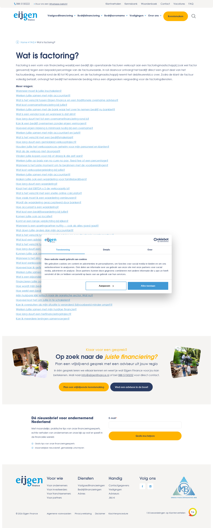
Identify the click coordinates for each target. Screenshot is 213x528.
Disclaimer (100, 513)
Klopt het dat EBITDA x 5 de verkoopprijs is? (43, 188)
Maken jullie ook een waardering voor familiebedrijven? (51, 179)
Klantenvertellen (177, 513)
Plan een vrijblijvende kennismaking (83, 387)
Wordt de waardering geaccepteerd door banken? (48, 202)
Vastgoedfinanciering (61, 15)
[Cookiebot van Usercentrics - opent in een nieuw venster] (156, 240)
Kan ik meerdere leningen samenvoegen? (43, 318)
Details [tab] (106, 249)
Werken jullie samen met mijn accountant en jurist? (48, 132)
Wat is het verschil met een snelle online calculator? (49, 193)
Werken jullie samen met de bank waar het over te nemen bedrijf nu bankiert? (65, 109)
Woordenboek (149, 3)
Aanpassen (104, 286)
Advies (81, 493)
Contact (165, 3)
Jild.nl (112, 497)
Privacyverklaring (83, 513)
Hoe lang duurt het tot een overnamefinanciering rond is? (52, 118)
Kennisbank (131, 3)
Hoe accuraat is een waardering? (37, 207)
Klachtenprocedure (118, 513)
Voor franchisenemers (59, 493)
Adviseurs (114, 493)
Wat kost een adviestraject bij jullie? (38, 239)
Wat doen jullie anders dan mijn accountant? (44, 230)
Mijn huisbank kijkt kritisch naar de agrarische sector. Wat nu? (54, 295)
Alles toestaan (148, 286)
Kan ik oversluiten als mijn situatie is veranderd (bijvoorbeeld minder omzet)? (64, 304)
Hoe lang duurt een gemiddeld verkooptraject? (46, 142)
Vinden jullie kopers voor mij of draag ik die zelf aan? (49, 155)
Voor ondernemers (57, 485)
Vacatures (179, 3)
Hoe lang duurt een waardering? (36, 183)
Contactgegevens (119, 485)
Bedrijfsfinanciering (89, 15)
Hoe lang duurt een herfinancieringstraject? (43, 313)
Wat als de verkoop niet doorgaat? (38, 151)
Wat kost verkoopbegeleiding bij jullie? (40, 169)
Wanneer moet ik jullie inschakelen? (39, 90)
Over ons (153, 15)
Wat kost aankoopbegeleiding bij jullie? (41, 262)
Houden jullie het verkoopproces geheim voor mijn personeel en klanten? (62, 146)
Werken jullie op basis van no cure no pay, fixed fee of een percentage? (62, 160)
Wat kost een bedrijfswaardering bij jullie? (42, 211)
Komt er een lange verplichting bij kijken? (42, 221)
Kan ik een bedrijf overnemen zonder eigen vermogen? (51, 123)
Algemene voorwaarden (59, 513)
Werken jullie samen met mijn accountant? (43, 95)
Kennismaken (175, 16)
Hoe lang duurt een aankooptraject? (39, 248)
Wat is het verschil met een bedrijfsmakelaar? (44, 137)
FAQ (191, 3)
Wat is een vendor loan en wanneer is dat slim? (46, 114)
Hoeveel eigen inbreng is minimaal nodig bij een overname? (54, 128)
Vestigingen (137, 15)
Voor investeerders (57, 489)
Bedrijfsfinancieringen (89, 489)
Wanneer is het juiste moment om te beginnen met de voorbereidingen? (62, 165)
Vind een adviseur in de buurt (131, 387)
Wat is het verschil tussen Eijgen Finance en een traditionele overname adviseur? (67, 100)
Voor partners (54, 497)
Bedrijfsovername (115, 15)
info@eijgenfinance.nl (95, 375)
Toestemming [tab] (63, 249)
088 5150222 (23, 3)
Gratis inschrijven (145, 435)
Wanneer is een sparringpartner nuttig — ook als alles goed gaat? (57, 225)
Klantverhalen (113, 3)
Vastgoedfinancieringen (91, 485)
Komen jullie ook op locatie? (34, 216)
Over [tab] (150, 249)
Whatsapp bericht (58, 4)
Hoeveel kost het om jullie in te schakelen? (43, 300)
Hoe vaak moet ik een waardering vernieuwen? (46, 197)
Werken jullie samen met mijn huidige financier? (46, 309)
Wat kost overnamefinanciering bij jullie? (41, 104)
